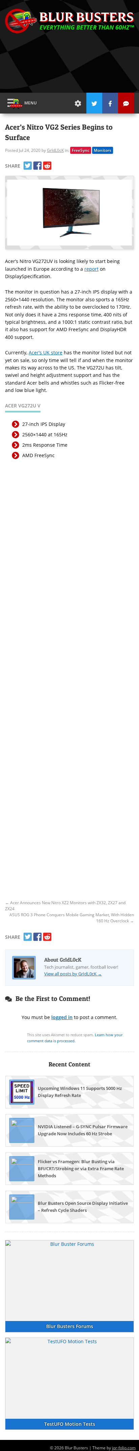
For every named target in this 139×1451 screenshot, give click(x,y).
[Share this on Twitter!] (27, 165)
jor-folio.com (124, 1448)
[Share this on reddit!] (47, 165)
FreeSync (80, 150)
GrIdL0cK (55, 150)
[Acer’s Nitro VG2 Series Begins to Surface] (69, 213)
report (91, 269)
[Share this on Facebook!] (37, 165)
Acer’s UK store (45, 352)
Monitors (102, 150)
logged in (62, 1017)
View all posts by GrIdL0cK (73, 974)
